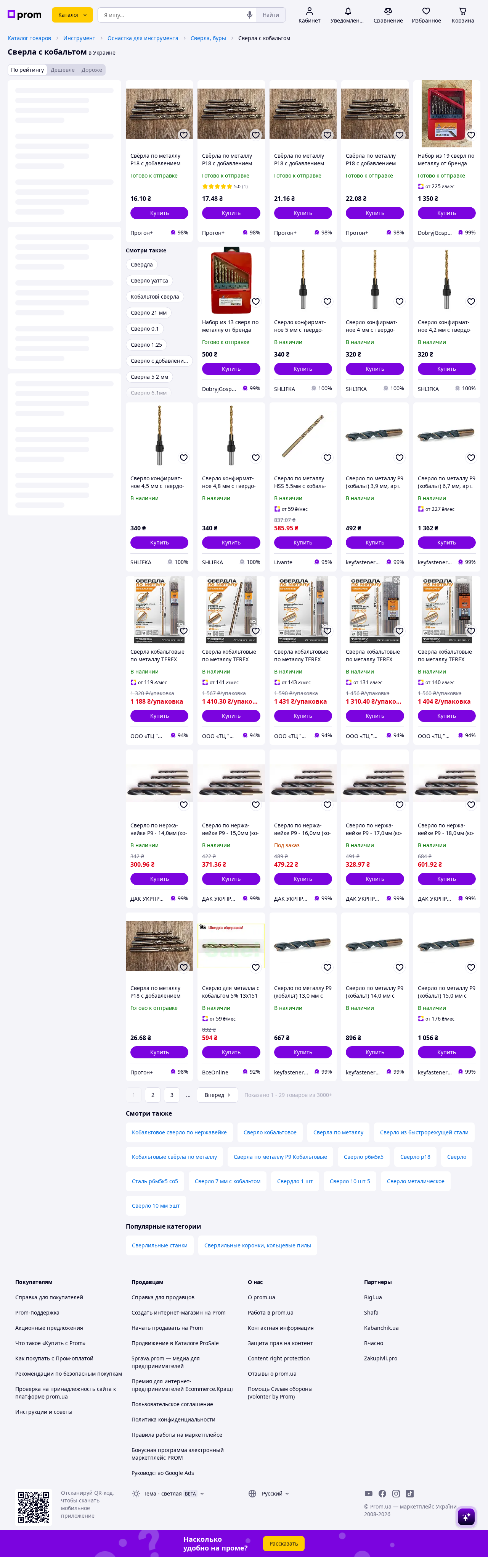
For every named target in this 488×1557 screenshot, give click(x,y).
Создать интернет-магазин (167, 1312)
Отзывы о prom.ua (272, 1373)
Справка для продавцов (163, 1297)
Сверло (456, 1156)
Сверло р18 (415, 1156)
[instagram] (396, 1493)
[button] (159, 213)
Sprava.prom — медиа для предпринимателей (166, 1362)
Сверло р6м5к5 (364, 1156)
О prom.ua (261, 1297)
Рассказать (284, 1543)
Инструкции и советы (43, 1411)
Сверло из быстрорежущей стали (424, 1132)
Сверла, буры (208, 38)
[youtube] (368, 1493)
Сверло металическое (416, 1181)
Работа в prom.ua (271, 1312)
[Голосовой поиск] (249, 15)
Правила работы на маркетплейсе (177, 1434)
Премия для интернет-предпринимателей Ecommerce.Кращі (182, 1385)
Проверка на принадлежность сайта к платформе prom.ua (65, 1392)
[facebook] (382, 1493)
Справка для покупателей (49, 1297)
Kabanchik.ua (381, 1327)
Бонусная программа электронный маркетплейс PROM (178, 1453)
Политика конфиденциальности (173, 1419)
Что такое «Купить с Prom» (50, 1343)
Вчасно (373, 1343)
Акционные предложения (49, 1327)
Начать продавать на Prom (167, 1327)
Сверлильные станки (160, 1245)
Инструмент (79, 38)
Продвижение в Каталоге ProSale (175, 1343)
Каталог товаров (29, 38)
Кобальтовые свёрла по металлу (174, 1156)
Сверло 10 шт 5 (350, 1181)
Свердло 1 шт (295, 1181)
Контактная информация (281, 1327)
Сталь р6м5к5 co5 (155, 1181)
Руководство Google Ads (163, 1472)
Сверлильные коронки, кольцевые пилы (257, 1245)
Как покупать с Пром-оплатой (54, 1358)
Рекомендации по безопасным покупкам (68, 1373)
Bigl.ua (373, 1297)
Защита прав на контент (280, 1343)
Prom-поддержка (37, 1312)
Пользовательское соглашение (172, 1404)
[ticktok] (409, 1493)
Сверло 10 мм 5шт (156, 1205)
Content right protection (279, 1358)
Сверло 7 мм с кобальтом (227, 1181)
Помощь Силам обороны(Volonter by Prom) (280, 1392)
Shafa (371, 1312)
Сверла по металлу (338, 1132)
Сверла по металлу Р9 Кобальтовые (280, 1156)
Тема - (163, 1493)
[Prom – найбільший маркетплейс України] (24, 15)
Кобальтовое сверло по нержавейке (179, 1132)
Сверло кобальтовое (270, 1132)
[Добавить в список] (184, 135)
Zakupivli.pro (380, 1358)
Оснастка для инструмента (143, 38)
